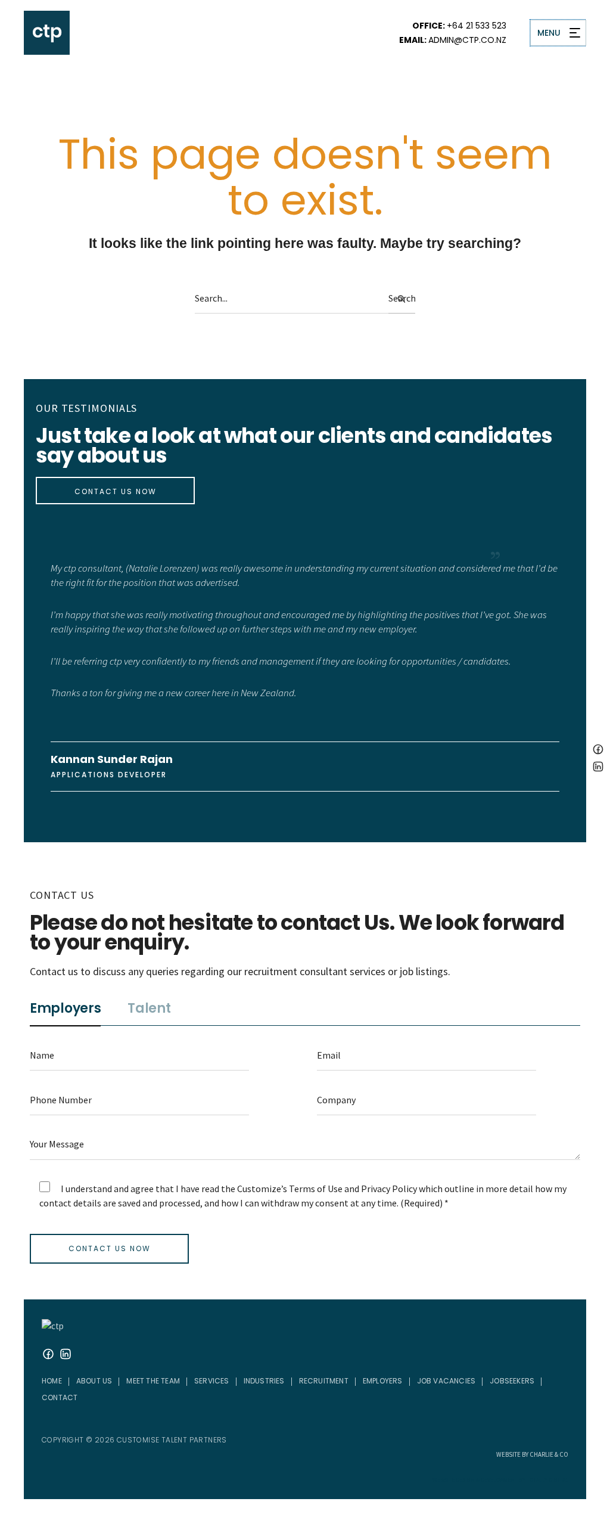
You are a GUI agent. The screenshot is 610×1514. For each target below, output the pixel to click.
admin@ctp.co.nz (467, 40)
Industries (264, 1367)
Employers (383, 1367)
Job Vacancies (446, 1367)
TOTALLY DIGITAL (547, 1466)
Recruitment (323, 1367)
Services (211, 1367)
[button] (94, 1367)
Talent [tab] (148, 996)
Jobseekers (512, 1367)
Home (52, 1367)
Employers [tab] (65, 996)
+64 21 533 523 (476, 26)
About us (94, 1367)
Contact (59, 1384)
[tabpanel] (305, 1131)
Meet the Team (153, 1367)
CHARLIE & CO (549, 1441)
